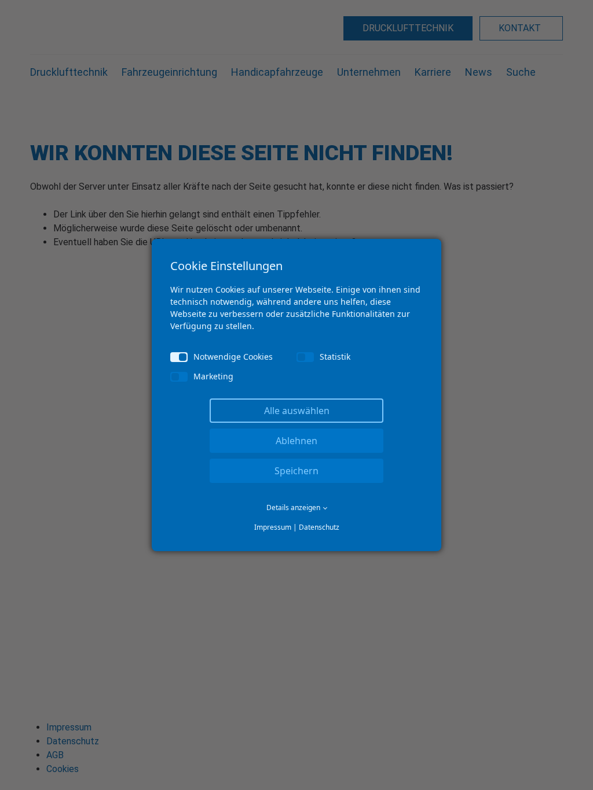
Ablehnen (296, 440)
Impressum (272, 527)
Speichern (296, 470)
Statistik (335, 356)
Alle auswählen (297, 410)
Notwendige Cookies (233, 356)
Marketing (213, 376)
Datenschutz (319, 527)
